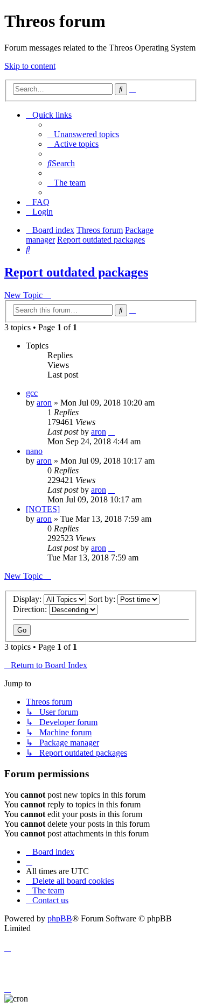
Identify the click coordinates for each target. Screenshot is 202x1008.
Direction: (31, 609)
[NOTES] (43, 509)
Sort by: (102, 599)
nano (34, 451)
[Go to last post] (111, 431)
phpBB (59, 918)
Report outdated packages (76, 272)
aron (44, 402)
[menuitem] (83, 134)
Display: (28, 599)
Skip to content (29, 65)
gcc (32, 392)
